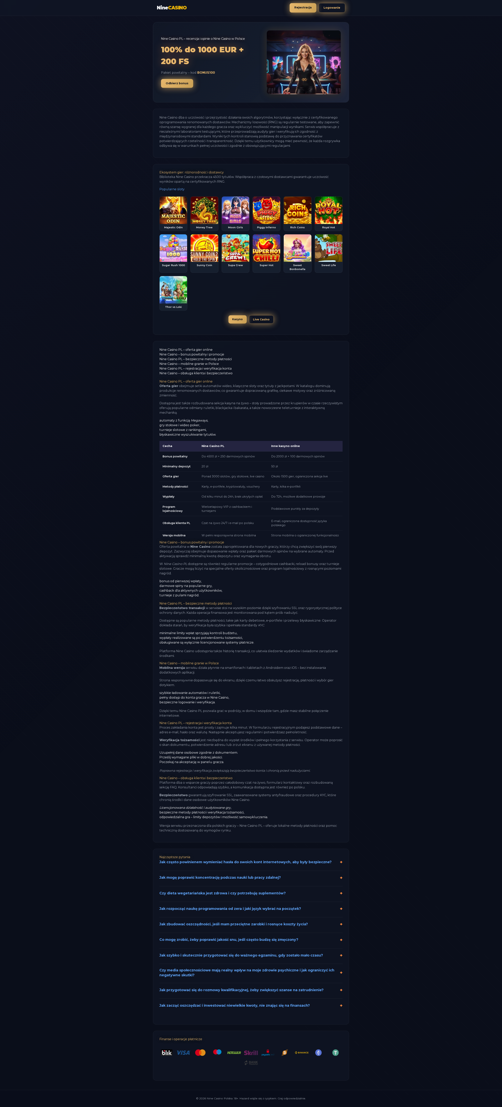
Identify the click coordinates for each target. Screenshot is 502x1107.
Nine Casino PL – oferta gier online (186, 350)
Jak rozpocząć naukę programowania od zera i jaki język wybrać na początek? (230, 909)
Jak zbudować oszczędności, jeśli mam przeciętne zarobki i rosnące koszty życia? (233, 924)
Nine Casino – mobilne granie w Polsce (189, 364)
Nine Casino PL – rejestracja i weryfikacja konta (195, 368)
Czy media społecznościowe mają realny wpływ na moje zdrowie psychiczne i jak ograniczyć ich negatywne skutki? (246, 972)
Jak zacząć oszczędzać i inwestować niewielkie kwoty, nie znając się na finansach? (234, 1005)
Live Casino (261, 319)
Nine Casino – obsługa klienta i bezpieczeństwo (196, 373)
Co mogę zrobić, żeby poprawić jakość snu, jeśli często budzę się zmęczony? (228, 939)
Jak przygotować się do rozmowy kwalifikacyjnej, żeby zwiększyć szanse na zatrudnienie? (241, 990)
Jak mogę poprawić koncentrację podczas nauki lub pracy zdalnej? (220, 877)
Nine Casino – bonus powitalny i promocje (191, 354)
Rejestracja (303, 7)
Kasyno (237, 319)
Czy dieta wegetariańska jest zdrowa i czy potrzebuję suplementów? (222, 893)
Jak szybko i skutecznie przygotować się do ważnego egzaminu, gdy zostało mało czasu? (241, 955)
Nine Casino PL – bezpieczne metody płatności (195, 359)
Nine (172, 8)
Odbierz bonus (177, 83)
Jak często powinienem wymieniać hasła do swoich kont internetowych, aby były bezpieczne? (245, 862)
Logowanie (332, 7)
